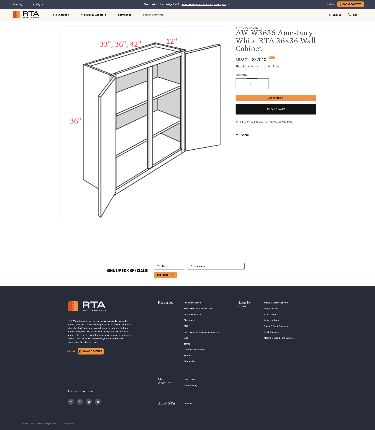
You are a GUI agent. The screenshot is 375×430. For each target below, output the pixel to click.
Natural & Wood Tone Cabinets (279, 337)
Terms (187, 343)
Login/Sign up (37, 4)
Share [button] (245, 135)
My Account (190, 379)
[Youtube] (89, 402)
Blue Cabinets (271, 314)
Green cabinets (271, 320)
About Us (188, 403)
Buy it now (276, 109)
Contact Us (189, 361)
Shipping (241, 66)
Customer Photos (192, 314)
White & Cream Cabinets (276, 302)
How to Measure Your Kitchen (198, 308)
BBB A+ (187, 355)
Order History (190, 385)
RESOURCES (124, 14)
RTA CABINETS (61, 14)
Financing (17, 4)
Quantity (242, 75)
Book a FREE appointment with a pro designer (204, 4)
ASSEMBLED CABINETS (93, 14)
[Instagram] (80, 402)
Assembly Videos (192, 302)
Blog (186, 337)
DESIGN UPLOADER (153, 14)
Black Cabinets (271, 332)
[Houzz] (98, 402)
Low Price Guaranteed (194, 349)
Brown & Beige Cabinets (276, 326)
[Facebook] (71, 402)
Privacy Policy (68, 424)
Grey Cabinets (271, 308)
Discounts (189, 320)
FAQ (186, 326)
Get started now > (89, 342)
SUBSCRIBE (163, 275)
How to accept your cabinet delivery (201, 332)
